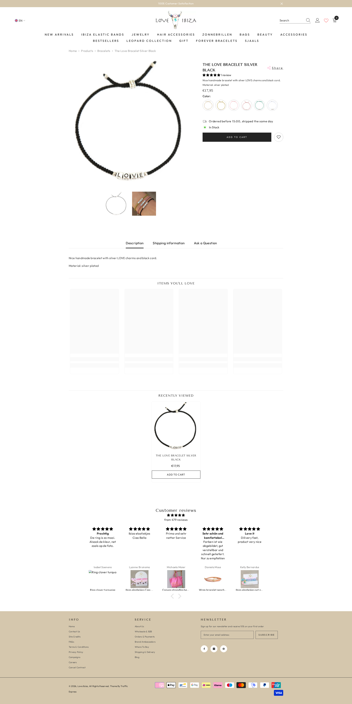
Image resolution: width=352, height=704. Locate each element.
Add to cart (237, 137)
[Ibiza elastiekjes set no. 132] (213, 579)
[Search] (295, 20)
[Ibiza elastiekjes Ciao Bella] (103, 579)
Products (87, 51)
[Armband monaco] (250, 579)
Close (281, 3)
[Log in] (317, 20)
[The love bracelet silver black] (176, 425)
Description (135, 243)
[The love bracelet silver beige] (208, 105)
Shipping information (169, 243)
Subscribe (266, 634)
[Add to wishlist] (278, 137)
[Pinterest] (223, 648)
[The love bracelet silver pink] (234, 105)
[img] (176, 515)
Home (73, 51)
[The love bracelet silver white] (272, 105)
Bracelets (103, 51)
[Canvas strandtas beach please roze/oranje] (139, 579)
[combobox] (292, 20)
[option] (176, 3)
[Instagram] (213, 648)
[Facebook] (204, 648)
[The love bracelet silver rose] (246, 105)
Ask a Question (205, 243)
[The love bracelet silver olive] (221, 105)
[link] (94, 359)
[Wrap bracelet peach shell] (176, 579)
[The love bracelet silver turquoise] (259, 105)
